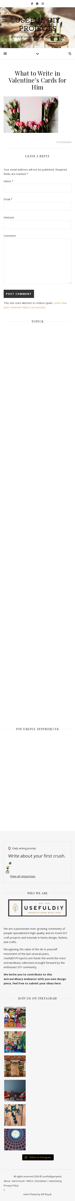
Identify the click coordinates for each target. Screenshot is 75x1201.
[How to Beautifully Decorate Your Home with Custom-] (15, 1017)
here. (57, 983)
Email (8, 199)
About (7, 1181)
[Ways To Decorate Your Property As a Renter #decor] (15, 1042)
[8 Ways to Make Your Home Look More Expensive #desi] (15, 1091)
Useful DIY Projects (37, 24)
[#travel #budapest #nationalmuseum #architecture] (15, 1139)
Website (9, 217)
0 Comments (63, 142)
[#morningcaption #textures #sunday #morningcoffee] (15, 1115)
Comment (10, 235)
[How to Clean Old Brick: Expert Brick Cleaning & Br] (15, 1066)
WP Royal (46, 1194)
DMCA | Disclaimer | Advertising (44, 1181)
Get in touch (18, 1181)
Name (8, 181)
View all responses (22, 876)
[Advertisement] (37, 481)
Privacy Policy (11, 1185)
